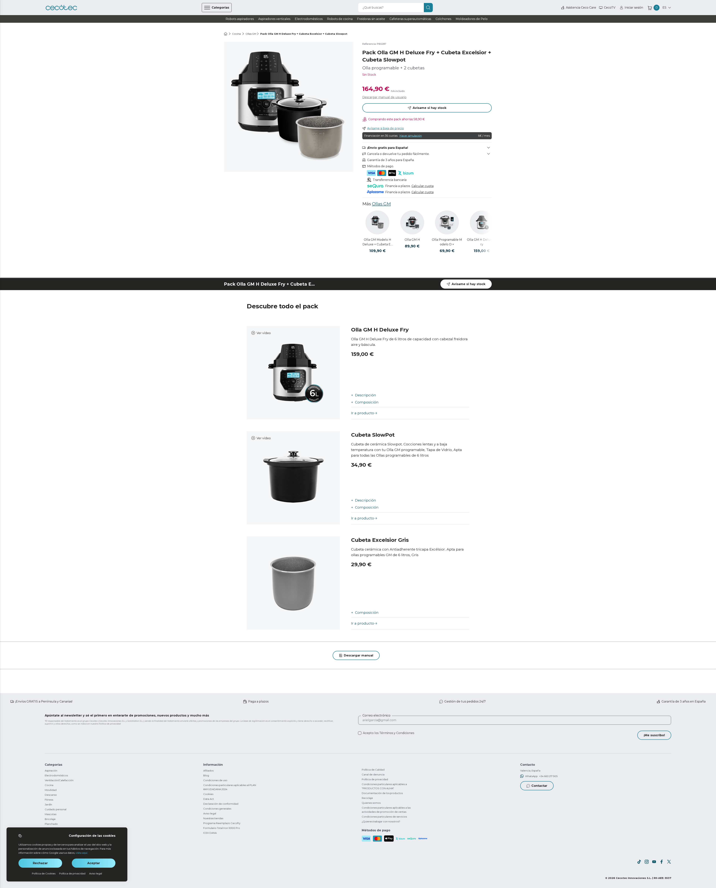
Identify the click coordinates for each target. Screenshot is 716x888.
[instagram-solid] (646, 861)
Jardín (48, 804)
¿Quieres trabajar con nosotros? (381, 821)
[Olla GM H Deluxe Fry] (482, 222)
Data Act (208, 798)
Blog (206, 775)
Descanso (51, 794)
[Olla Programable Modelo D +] (447, 222)
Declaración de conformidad (220, 803)
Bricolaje (50, 819)
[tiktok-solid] (639, 861)
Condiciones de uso (215, 780)
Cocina (49, 785)
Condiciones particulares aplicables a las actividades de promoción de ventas (386, 809)
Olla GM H (412, 239)
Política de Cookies (43, 873)
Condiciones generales (217, 808)
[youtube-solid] (654, 861)
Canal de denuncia (373, 774)
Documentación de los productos (382, 793)
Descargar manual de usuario (384, 97)
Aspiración (51, 770)
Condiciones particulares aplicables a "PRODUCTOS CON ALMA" (384, 786)
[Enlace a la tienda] (61, 7)
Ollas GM (381, 203)
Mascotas (50, 814)
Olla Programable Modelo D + (447, 242)
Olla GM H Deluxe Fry (482, 242)
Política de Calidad (373, 769)
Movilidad (50, 789)
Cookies (208, 794)
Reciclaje (367, 797)
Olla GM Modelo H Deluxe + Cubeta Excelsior (377, 242)
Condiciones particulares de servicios (384, 816)
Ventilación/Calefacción (59, 780)
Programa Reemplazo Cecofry (221, 823)
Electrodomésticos (56, 775)
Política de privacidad (375, 779)
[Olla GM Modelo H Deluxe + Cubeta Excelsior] (377, 222)
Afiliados (208, 770)
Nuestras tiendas (213, 818)
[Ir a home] (225, 33)
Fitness (49, 799)
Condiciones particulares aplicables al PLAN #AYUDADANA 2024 (229, 787)
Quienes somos (371, 802)
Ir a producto (362, 413)
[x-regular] (669, 861)
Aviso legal (209, 813)
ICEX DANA (210, 832)
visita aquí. (82, 852)
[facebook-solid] (661, 861)
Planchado (51, 823)
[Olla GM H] (412, 222)
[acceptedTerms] (359, 733)
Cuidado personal (55, 809)
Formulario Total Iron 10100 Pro (221, 827)
